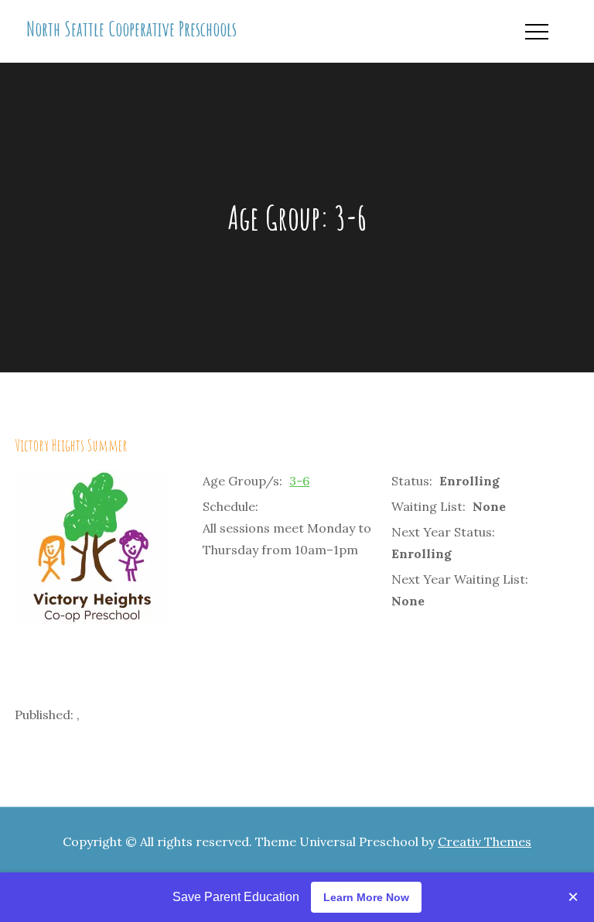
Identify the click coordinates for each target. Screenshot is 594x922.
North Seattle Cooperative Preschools (131, 28)
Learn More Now (366, 897)
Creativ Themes (484, 841)
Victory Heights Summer (71, 445)
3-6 (299, 480)
